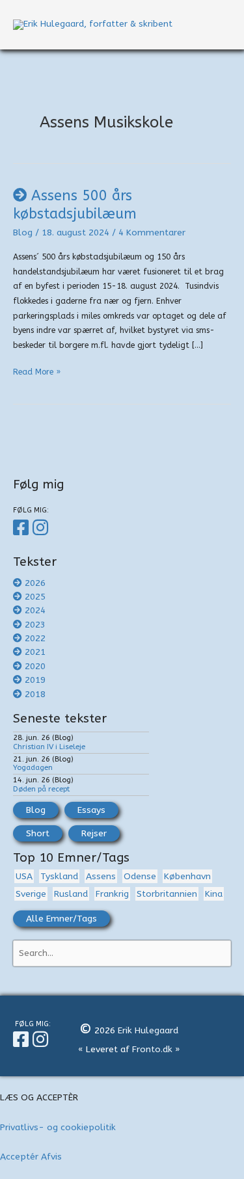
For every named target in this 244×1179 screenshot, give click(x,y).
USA (24, 876)
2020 (35, 666)
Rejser (94, 833)
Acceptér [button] (19, 1156)
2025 (35, 596)
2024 (35, 610)
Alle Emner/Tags (61, 918)
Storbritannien (167, 893)
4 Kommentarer (151, 232)
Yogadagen (33, 767)
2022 (35, 638)
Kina (214, 893)
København (187, 876)
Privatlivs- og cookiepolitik (58, 1127)
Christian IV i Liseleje (49, 746)
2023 (35, 624)
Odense (140, 876)
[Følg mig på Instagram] (42, 528)
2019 (35, 679)
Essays (91, 809)
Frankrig (112, 893)
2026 (35, 583)
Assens (101, 876)
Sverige (31, 893)
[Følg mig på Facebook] (23, 528)
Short (37, 833)
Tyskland (59, 876)
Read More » (37, 373)
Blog (23, 232)
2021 (35, 651)
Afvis (51, 1156)
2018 (35, 694)
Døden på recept (41, 788)
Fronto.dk (152, 1049)
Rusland (71, 893)
